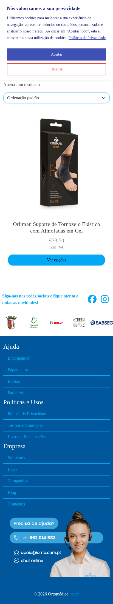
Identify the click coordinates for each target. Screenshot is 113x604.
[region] (56, 40)
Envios (14, 381)
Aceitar (56, 54)
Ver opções (56, 260)
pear (74, 594)
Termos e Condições (25, 425)
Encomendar (19, 358)
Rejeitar (56, 69)
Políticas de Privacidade (87, 38)
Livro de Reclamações (27, 436)
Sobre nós (16, 457)
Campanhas (18, 481)
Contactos (16, 504)
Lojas (12, 469)
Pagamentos (18, 369)
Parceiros (16, 392)
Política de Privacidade (27, 413)
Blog (12, 492)
